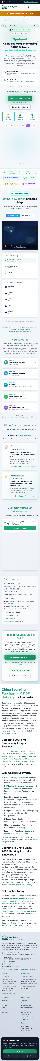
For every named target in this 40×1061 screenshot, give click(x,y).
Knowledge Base (26, 1005)
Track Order (25, 1014)
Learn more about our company (19, 885)
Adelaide (28, 756)
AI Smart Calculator (27, 976)
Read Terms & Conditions (31, 2)
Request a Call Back (21, 676)
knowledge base (8, 908)
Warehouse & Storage (8, 993)
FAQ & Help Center (27, 1007)
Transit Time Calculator (28, 986)
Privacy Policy (25, 1026)
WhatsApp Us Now (9, 964)
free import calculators (11, 903)
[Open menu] (36, 7)
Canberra (5, 1012)
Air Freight (28, 215)
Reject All (28, 1056)
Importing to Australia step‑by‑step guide (18, 911)
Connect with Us (26, 1012)
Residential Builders (8, 983)
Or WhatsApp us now (21, 670)
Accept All (20, 1051)
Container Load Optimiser (29, 983)
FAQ (26, 914)
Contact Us (24, 1010)
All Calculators (25, 988)
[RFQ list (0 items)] (28, 7)
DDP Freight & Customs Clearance (18, 786)
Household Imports (7, 990)
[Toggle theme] (32, 7)
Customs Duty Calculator (28, 981)
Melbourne (32, 754)
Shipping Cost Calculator (28, 979)
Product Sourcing (7, 979)
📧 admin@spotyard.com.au (13, 621)
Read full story (29, 466)
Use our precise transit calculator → (20, 331)
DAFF (19, 925)
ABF (15, 925)
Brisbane (12, 756)
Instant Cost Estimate (20, 107)
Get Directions (21, 528)
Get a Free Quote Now (18, 657)
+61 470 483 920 (12, 616)
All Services (5, 976)
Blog (22, 1003)
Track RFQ (24, 1019)
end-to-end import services (16, 751)
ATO (28, 925)
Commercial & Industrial (9, 986)
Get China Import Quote (18, 98)
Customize (11, 1056)
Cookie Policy (25, 1031)
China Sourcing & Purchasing (16, 777)
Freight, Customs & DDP (9, 981)
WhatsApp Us (10, 618)
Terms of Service (29, 353)
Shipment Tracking (27, 1017)
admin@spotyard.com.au (11, 966)
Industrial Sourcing (7, 988)
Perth (18, 756)
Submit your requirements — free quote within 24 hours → (20, 417)
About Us (24, 1000)
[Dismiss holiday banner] (37, 13)
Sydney (5, 756)
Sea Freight (14, 215)
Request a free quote (18, 898)
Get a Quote (29, 154)
